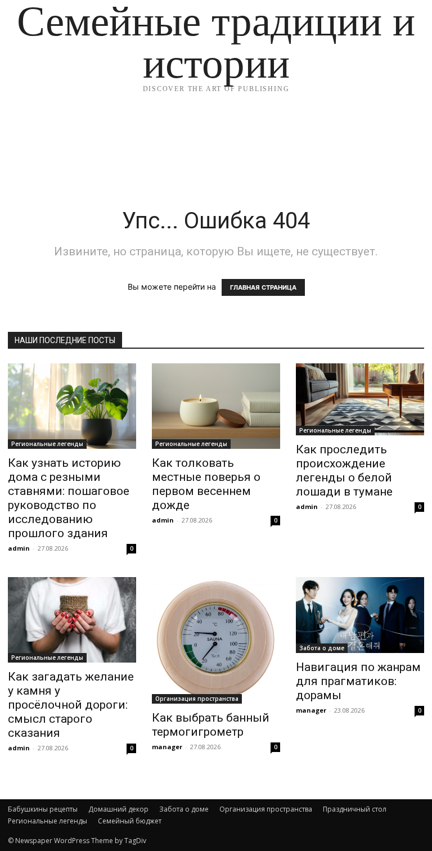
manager (167, 746)
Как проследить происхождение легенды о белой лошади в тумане (344, 470)
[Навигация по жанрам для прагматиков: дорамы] (360, 615)
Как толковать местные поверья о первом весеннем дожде (206, 484)
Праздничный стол (354, 809)
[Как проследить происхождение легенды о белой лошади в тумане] (360, 399)
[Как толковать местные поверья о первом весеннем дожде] (216, 406)
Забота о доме (321, 648)
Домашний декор (118, 809)
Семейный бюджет (129, 821)
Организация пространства (196, 699)
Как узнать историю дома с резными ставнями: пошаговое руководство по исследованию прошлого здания (68, 498)
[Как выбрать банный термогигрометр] (216, 640)
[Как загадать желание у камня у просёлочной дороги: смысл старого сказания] (72, 620)
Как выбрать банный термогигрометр (210, 725)
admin (19, 548)
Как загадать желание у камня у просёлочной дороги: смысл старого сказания (71, 705)
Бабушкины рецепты (43, 809)
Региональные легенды (47, 444)
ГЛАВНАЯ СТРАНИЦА (263, 287)
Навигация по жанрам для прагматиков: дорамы (358, 681)
